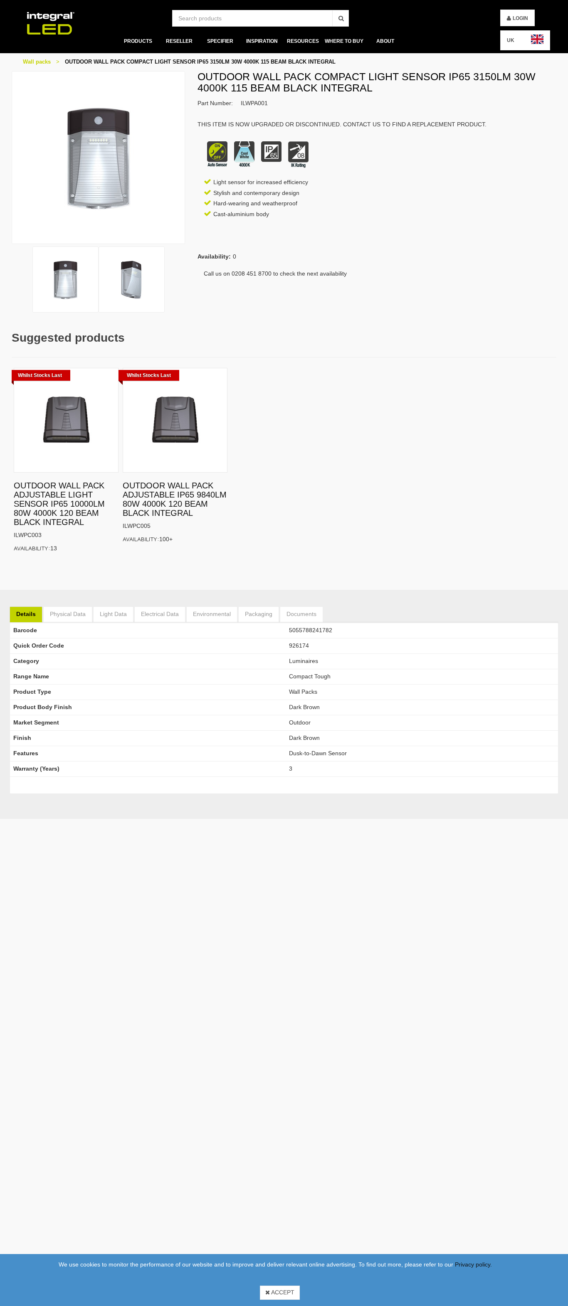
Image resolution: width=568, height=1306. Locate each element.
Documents (301, 614)
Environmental (212, 614)
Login (520, 18)
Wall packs (37, 62)
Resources (303, 41)
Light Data (113, 614)
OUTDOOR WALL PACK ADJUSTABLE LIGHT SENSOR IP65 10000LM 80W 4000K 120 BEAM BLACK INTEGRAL (59, 504)
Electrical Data (160, 614)
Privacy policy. (473, 1264)
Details (26, 614)
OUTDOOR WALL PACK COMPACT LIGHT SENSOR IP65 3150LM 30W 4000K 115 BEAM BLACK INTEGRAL (200, 62)
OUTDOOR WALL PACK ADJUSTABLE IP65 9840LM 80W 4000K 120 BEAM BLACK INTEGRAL (175, 499)
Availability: (32, 548)
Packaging (258, 614)
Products (137, 41)
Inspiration (261, 41)
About (385, 41)
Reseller (179, 41)
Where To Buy (344, 41)
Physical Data (68, 614)
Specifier (220, 41)
